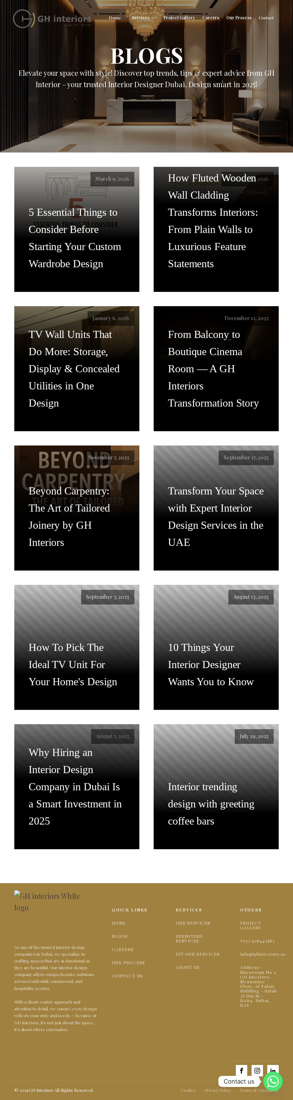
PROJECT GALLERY (250, 925)
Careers (210, 17)
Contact (266, 17)
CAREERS (123, 949)
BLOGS (120, 936)
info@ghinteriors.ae (263, 954)
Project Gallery (179, 17)
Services (140, 17)
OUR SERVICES (193, 923)
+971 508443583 (257, 941)
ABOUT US (188, 967)
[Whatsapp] (273, 1081)
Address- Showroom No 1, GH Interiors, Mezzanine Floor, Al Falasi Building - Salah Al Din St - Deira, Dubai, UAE (258, 986)
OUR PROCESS (128, 962)
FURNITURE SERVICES (189, 938)
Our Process (239, 17)
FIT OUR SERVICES (198, 954)
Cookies (188, 1090)
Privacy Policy (218, 1090)
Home (115, 17)
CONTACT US (127, 976)
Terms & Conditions (259, 1090)
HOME (119, 923)
